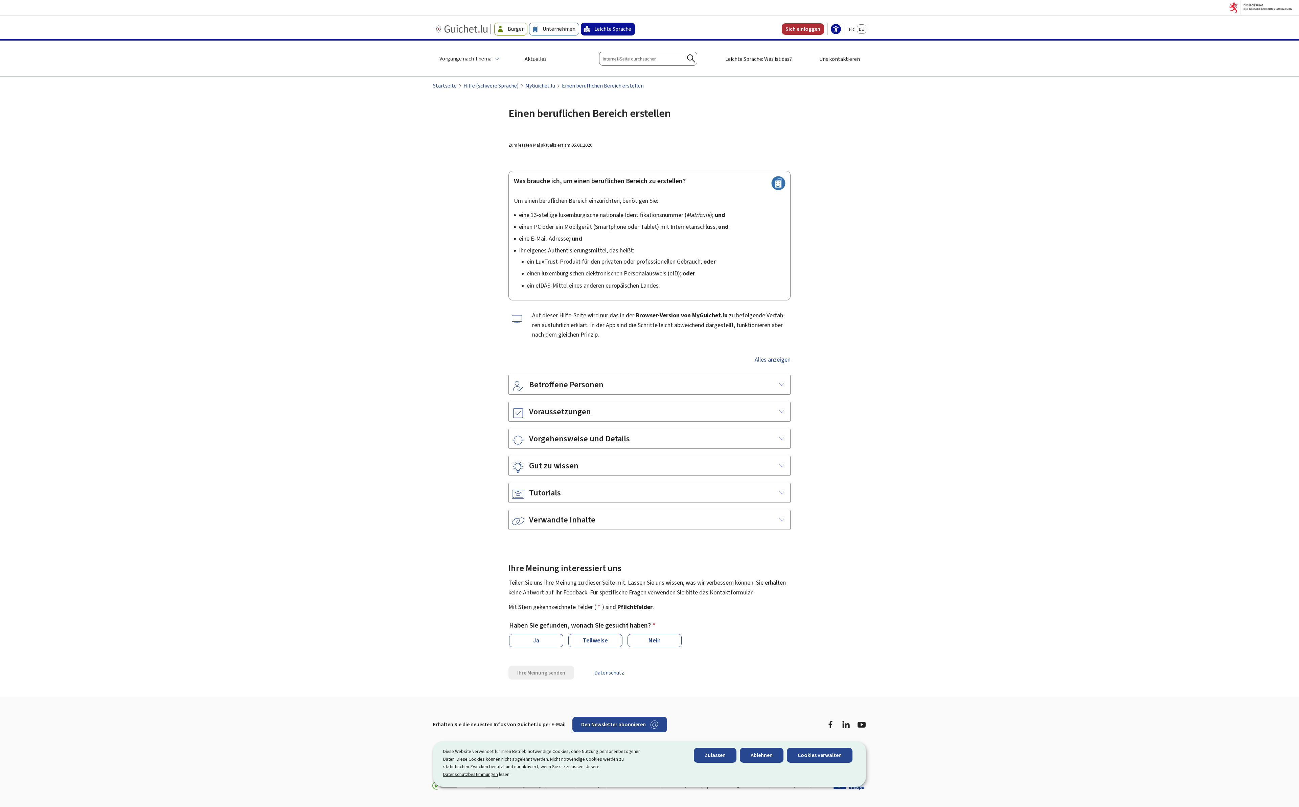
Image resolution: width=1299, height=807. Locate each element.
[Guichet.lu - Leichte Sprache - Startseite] (462, 29)
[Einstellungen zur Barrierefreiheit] (836, 29)
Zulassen (715, 755)
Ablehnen (762, 755)
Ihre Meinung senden (541, 672)
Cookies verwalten (820, 755)
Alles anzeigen (773, 360)
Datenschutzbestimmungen (470, 774)
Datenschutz (609, 672)
